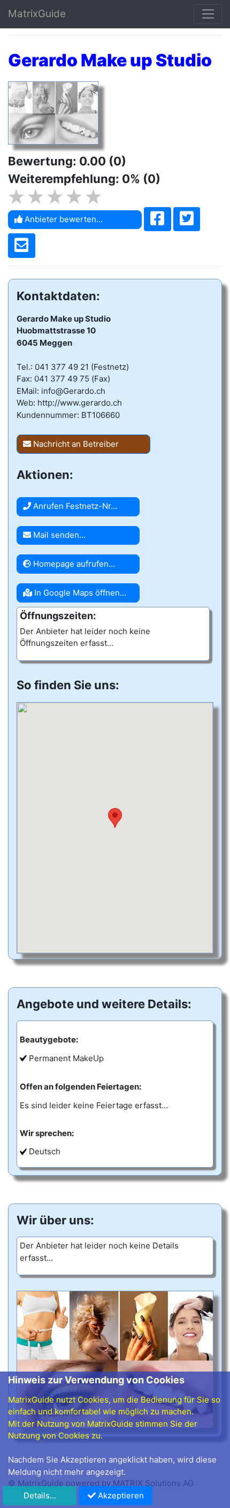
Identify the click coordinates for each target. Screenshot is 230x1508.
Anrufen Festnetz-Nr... (74, 506)
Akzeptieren (120, 1495)
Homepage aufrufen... (73, 564)
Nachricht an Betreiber (75, 444)
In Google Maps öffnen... (79, 593)
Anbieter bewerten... (62, 219)
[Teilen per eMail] (21, 245)
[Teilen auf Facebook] (157, 219)
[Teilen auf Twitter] (187, 219)
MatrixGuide (37, 13)
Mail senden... (58, 535)
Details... (40, 1495)
